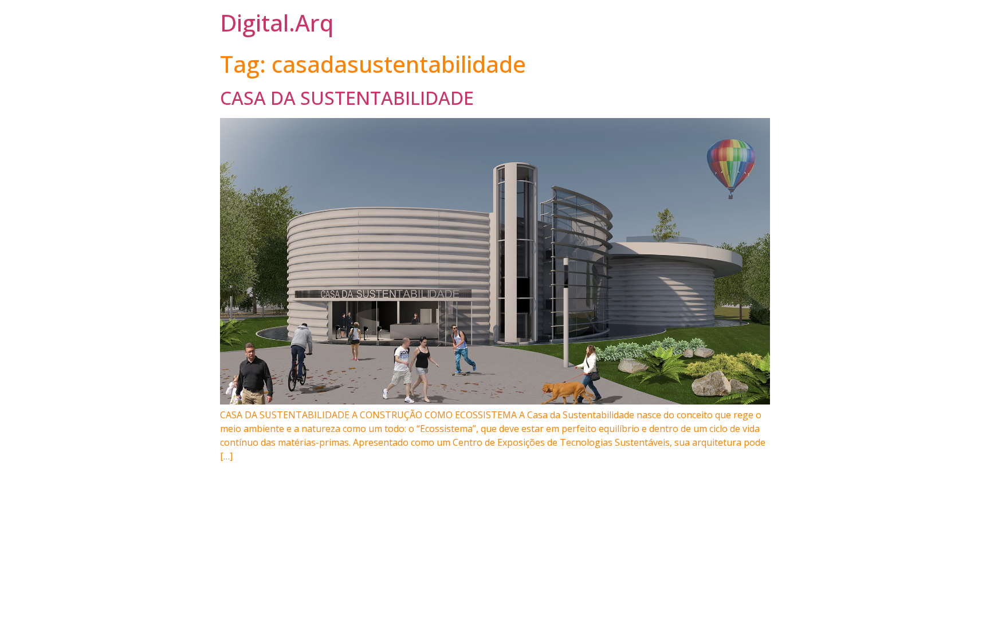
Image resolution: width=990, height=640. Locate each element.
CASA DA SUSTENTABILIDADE (347, 97)
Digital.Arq (276, 22)
